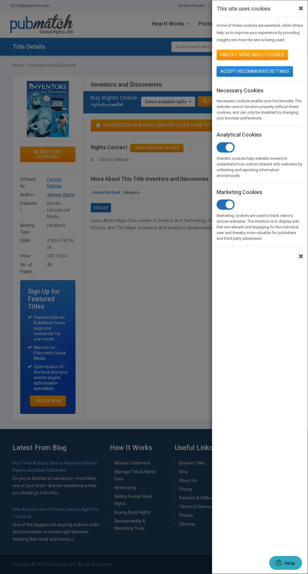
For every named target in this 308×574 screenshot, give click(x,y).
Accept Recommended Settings (254, 71)
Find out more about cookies (252, 54)
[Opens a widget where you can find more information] (285, 563)
